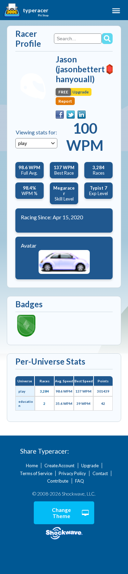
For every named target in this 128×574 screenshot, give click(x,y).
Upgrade (90, 465)
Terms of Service (36, 473)
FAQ (79, 481)
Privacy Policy (72, 473)
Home (32, 465)
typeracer (35, 10)
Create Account (59, 465)
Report (65, 101)
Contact (100, 473)
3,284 (44, 391)
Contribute (57, 481)
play (21, 391)
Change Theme (61, 513)
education (25, 403)
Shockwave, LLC (64, 533)
